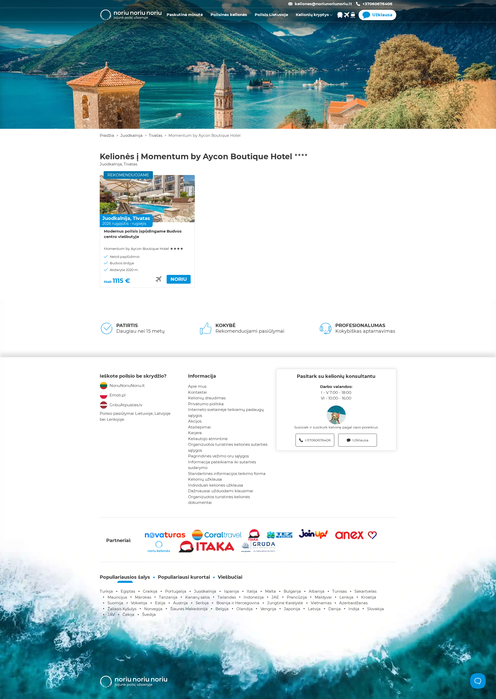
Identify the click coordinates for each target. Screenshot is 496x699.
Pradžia (107, 135)
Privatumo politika (206, 403)
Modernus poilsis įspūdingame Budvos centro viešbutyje (143, 234)
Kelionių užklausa (205, 479)
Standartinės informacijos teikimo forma (227, 473)
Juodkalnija (131, 135)
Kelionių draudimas (207, 397)
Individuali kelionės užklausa (215, 485)
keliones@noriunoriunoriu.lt (323, 3)
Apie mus (197, 386)
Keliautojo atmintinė (208, 438)
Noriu (179, 279)
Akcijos (195, 421)
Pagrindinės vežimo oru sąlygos (218, 456)
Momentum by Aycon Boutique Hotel (143, 249)
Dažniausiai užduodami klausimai (220, 490)
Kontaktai (197, 392)
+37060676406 (377, 3)
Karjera (195, 432)
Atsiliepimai (199, 427)
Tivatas (155, 135)
